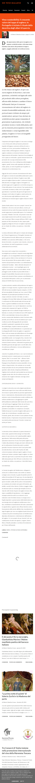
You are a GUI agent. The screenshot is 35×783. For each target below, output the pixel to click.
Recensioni (17, 10)
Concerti (23, 10)
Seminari (11, 10)
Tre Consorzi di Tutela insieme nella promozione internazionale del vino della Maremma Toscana (16, 750)
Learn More (15, 781)
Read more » (29, 662)
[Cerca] (28, 3)
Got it (22, 781)
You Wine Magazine (11, 3)
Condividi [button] (5, 532)
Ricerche (5, 10)
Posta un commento (15, 662)
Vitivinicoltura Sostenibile (18, 530)
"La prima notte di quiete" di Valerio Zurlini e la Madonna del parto (16, 696)
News (8, 530)
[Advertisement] (17, 592)
